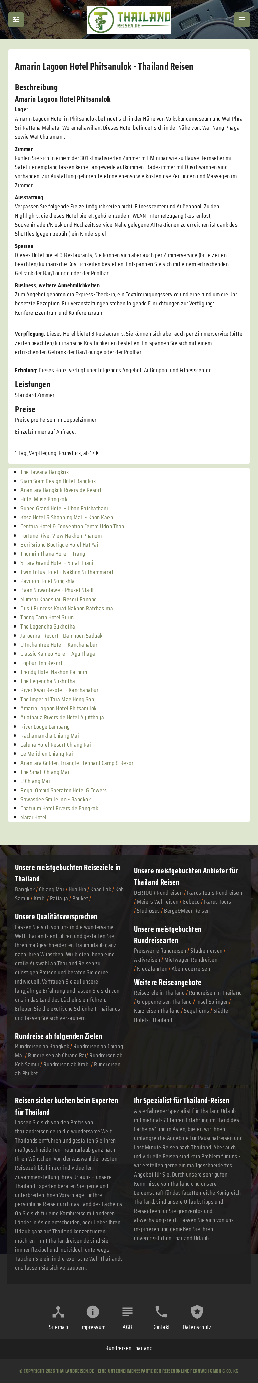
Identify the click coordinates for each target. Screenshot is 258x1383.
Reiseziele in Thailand (159, 992)
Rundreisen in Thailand (215, 992)
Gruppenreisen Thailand (164, 1001)
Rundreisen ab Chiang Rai (57, 1055)
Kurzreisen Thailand (157, 1011)
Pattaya (59, 898)
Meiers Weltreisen (158, 901)
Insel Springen (212, 1001)
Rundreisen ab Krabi (66, 1064)
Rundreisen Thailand (129, 1348)
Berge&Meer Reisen (187, 910)
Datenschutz (197, 1327)
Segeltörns (196, 1011)
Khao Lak (100, 889)
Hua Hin (77, 889)
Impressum (93, 1327)
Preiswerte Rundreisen (160, 950)
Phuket (80, 898)
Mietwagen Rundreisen (190, 959)
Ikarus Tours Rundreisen (214, 892)
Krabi (40, 898)
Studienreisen (206, 950)
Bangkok (25, 889)
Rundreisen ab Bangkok (42, 1046)
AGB (127, 1327)
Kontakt (161, 1327)
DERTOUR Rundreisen (158, 892)
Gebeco (191, 901)
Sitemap (58, 1327)
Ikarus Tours (217, 901)
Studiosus (148, 910)
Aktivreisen (147, 959)
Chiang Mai (51, 889)
